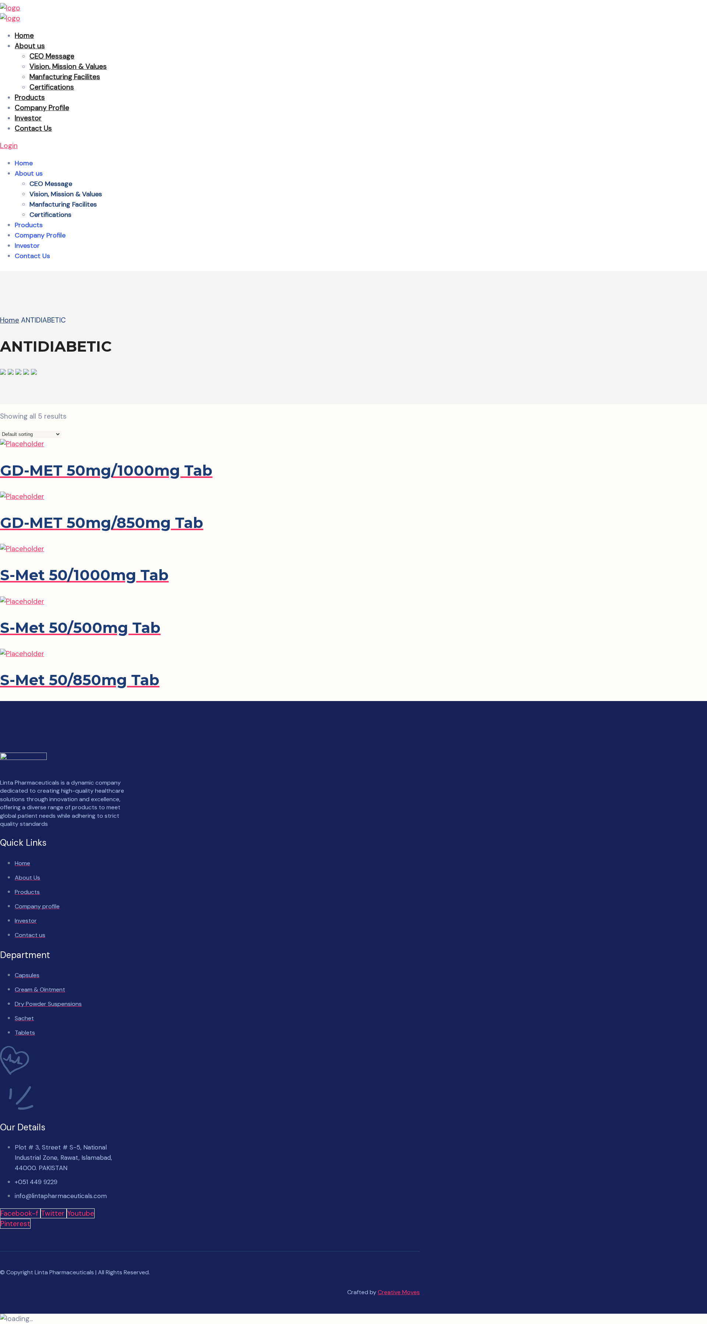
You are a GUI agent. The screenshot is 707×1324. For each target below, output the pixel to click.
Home (9, 320)
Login (9, 145)
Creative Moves (399, 1292)
